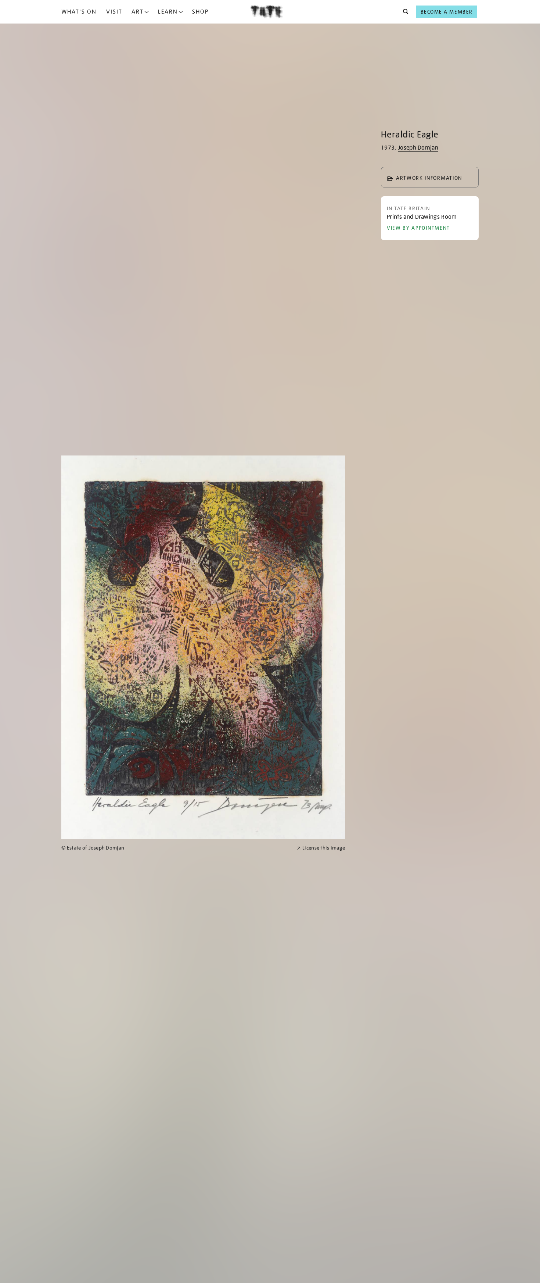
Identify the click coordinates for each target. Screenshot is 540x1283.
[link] (176, 848)
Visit (114, 11)
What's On (79, 11)
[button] (403, 11)
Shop (200, 11)
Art (138, 11)
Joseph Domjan (418, 147)
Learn (168, 11)
